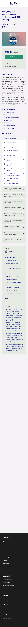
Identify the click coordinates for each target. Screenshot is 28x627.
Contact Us (5, 604)
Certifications (6, 563)
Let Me (10, 251)
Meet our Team (6, 546)
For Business (6, 623)
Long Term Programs (7, 566)
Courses (5, 560)
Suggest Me (5, 601)
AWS (6, 301)
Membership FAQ (7, 582)
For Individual (6, 620)
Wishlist (17, 24)
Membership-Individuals (8, 585)
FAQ (4, 598)
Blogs (4, 541)
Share (24, 24)
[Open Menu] (2, 3)
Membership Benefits (7, 579)
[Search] (25, 3)
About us (5, 544)
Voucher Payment (7, 618)
